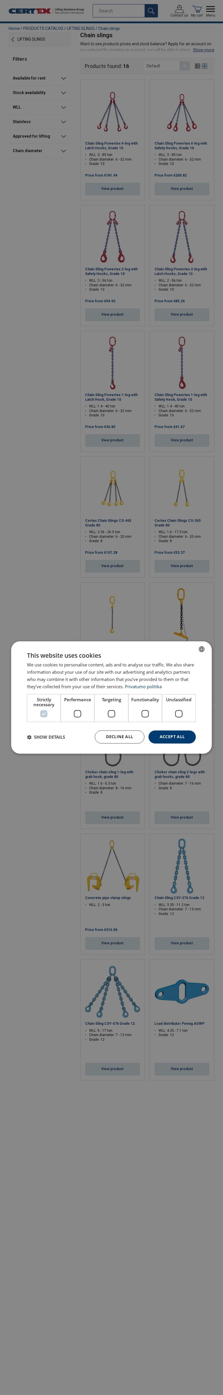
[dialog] (111, 697)
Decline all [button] (119, 737)
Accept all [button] (172, 737)
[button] (46, 737)
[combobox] (202, 649)
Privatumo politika (143, 686)
